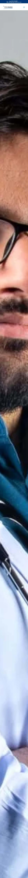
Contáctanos (6, 449)
